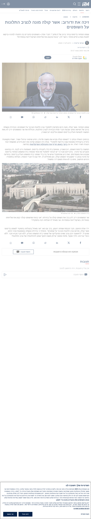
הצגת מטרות (85, 514)
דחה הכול (25, 514)
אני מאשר (10, 514)
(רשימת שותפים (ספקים (81, 508)
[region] (45, 500)
